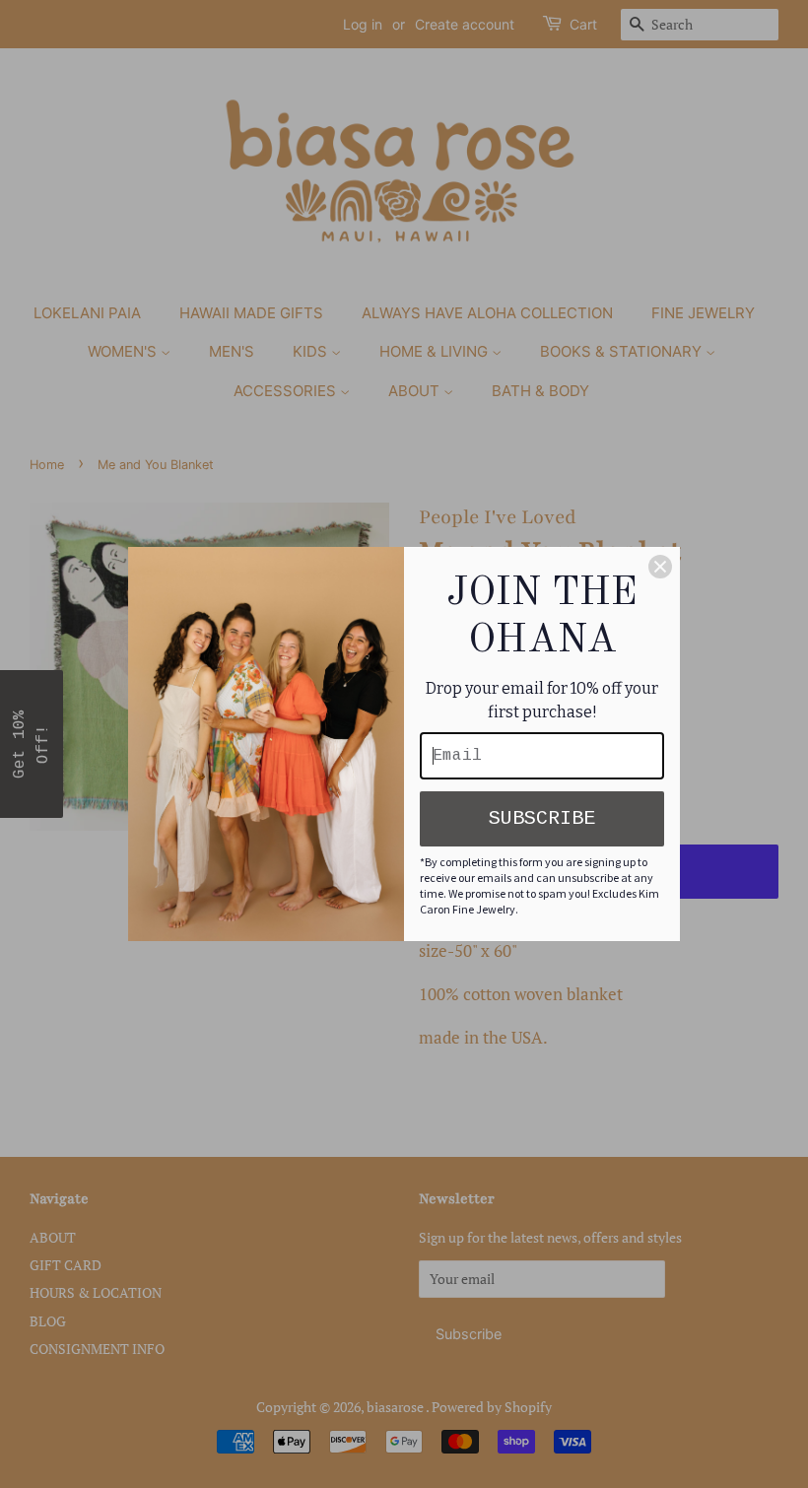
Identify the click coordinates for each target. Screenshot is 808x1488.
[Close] (660, 566)
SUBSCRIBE (542, 818)
